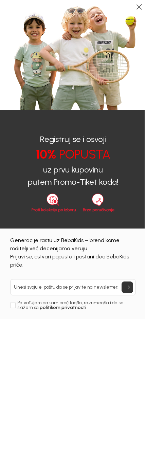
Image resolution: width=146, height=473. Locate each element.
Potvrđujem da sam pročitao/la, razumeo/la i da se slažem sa (70, 305)
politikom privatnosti (63, 307)
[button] (139, 7)
